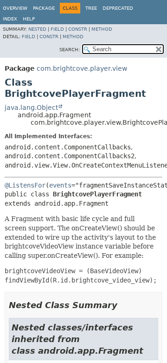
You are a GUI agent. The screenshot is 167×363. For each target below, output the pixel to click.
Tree (91, 8)
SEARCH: (69, 49)
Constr (77, 29)
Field (57, 29)
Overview (15, 8)
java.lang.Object (31, 107)
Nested (37, 29)
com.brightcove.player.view (82, 68)
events (60, 185)
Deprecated (118, 8)
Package (44, 8)
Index (10, 18)
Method (101, 29)
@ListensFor (25, 185)
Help (29, 18)
